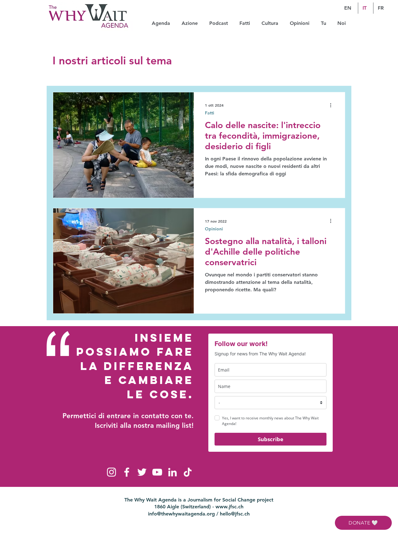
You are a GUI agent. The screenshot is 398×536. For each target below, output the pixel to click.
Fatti (209, 113)
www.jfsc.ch (229, 507)
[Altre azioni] (332, 105)
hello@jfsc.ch (235, 514)
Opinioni (214, 229)
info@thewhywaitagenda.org (181, 514)
